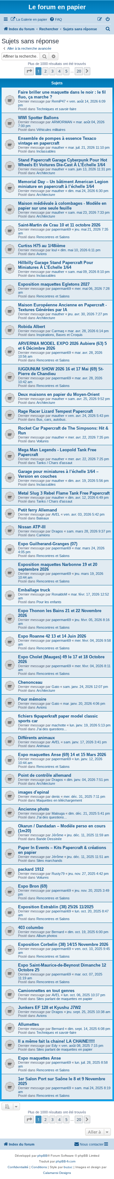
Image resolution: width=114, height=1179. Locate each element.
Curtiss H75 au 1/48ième (41, 245)
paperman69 (61, 229)
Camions (43, 535)
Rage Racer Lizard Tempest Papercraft (55, 411)
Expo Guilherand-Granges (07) (47, 543)
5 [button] (66, 71)
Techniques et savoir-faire (56, 109)
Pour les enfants (48, 602)
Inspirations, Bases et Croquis (59, 335)
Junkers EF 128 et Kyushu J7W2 (49, 1007)
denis (56, 796)
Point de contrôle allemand (44, 775)
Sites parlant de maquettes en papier (64, 999)
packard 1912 (31, 869)
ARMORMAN (62, 122)
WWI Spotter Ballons (38, 117)
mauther (58, 147)
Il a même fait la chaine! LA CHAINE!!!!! (56, 1041)
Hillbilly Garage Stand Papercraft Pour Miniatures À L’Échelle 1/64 (55, 265)
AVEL (56, 514)
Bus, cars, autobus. (51, 419)
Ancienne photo (33, 809)
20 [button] (79, 71)
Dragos (57, 531)
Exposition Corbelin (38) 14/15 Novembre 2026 (63, 944)
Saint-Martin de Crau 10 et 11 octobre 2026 (59, 225)
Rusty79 (58, 873)
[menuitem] (28, 19)
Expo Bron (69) (32, 886)
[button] (29, 71)
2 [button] (45, 71)
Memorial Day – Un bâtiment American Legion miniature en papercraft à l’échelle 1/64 (63, 184)
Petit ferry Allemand (37, 510)
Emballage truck (34, 590)
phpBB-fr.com (65, 1161)
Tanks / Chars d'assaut (54, 463)
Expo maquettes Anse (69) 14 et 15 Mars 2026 (62, 754)
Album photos (46, 936)
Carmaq (58, 331)
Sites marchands (49, 860)
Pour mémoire (32, 699)
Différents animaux (36, 737)
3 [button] (52, 71)
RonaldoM (59, 594)
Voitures (42, 441)
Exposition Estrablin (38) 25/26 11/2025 (55, 906)
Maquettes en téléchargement (59, 800)
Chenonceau (30, 682)
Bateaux (42, 518)
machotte (59, 725)
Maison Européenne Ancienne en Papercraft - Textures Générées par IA (62, 307)
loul (54, 250)
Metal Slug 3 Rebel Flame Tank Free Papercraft (64, 493)
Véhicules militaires (51, 130)
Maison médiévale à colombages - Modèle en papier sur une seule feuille (62, 206)
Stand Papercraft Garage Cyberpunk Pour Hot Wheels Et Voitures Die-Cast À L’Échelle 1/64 (62, 162)
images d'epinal (33, 792)
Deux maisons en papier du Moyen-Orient (58, 394)
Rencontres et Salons (53, 237)
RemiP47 (59, 101)
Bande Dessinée (49, 839)
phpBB (42, 1155)
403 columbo (30, 927)
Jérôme (57, 835)
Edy (55, 1045)
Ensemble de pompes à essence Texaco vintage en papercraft (57, 141)
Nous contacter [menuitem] (92, 1144)
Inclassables (46, 151)
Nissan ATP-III (32, 527)
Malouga (58, 813)
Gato (55, 687)
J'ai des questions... (51, 729)
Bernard (58, 932)
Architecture (45, 173)
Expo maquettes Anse (39, 1058)
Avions (41, 254)
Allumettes (28, 1024)
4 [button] (59, 71)
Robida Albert (31, 326)
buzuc (68, 1167)
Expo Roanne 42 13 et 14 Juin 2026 (52, 636)
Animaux (43, 746)
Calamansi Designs (57, 1173)
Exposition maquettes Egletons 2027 (54, 284)
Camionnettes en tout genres (46, 990)
